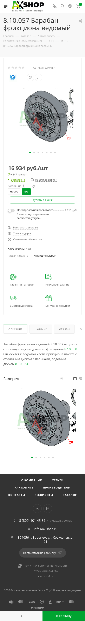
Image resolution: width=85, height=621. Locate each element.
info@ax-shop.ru (45, 529)
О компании (31, 480)
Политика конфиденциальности (46, 565)
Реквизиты (44, 495)
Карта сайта (45, 576)
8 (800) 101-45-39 (32, 520)
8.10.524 (21, 364)
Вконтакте (37, 508)
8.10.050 (70, 349)
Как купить (23, 487)
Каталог (70, 495)
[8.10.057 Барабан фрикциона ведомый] (42, 118)
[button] (30, 152)
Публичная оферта (46, 571)
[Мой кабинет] (70, 6)
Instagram (47, 508)
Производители (56, 487)
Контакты (16, 495)
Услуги (58, 480)
